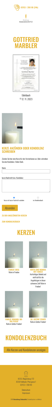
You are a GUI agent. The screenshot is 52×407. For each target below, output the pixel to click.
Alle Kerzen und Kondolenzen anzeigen (26, 349)
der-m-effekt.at (37, 399)
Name (4, 167)
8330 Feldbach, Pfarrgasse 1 (26, 381)
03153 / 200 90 (26, 384)
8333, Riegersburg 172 (26, 378)
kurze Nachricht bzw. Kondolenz (12, 177)
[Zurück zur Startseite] (26, 18)
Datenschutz (26, 389)
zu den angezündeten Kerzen (14, 215)
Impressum (26, 392)
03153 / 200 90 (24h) (29, 7)
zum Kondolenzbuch (11, 221)
